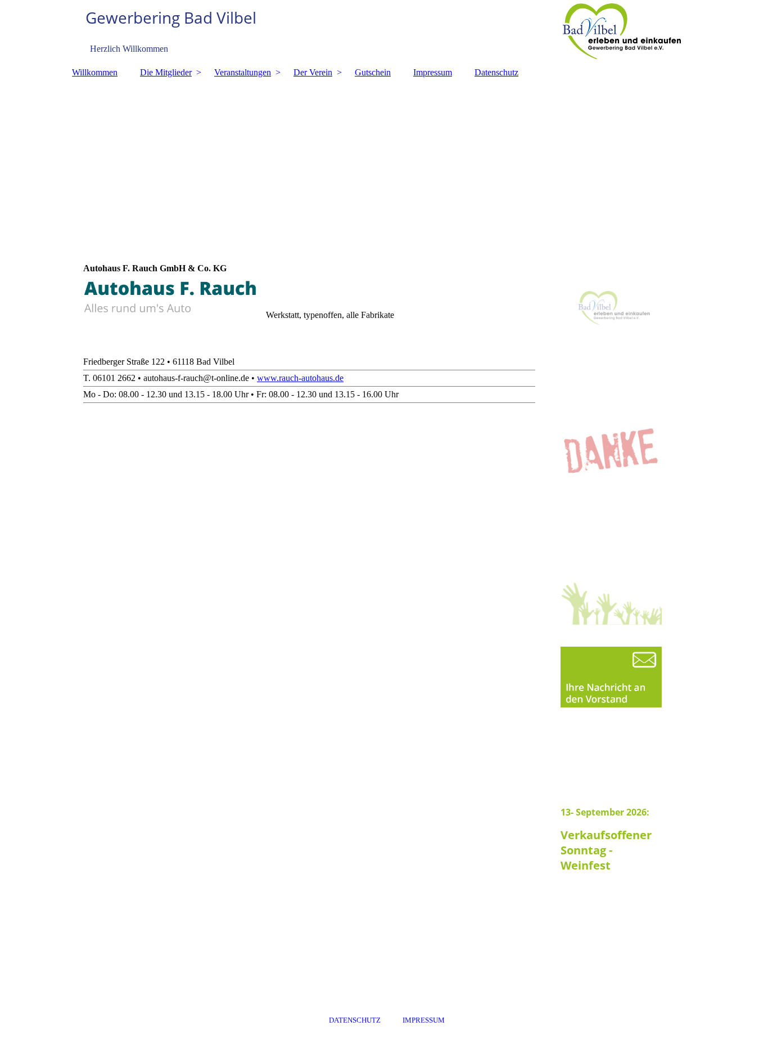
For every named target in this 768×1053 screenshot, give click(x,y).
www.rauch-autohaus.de (300, 378)
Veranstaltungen (242, 72)
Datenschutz (496, 72)
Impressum (432, 72)
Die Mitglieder (166, 72)
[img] (384, 31)
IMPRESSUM (424, 1020)
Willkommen (95, 72)
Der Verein (312, 72)
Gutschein (373, 72)
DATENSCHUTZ (355, 1020)
